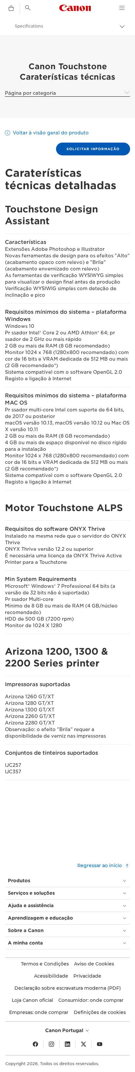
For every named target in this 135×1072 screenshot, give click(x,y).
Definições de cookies (100, 1012)
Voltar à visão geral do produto (51, 132)
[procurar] (28, 8)
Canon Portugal (65, 1030)
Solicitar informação (93, 149)
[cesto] (11, 8)
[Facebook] (35, 1044)
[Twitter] (83, 1044)
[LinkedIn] (67, 1044)
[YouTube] (99, 1044)
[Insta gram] (51, 1044)
